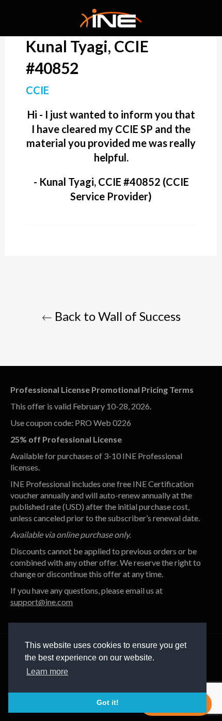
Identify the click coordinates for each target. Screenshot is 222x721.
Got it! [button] (108, 702)
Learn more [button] (47, 671)
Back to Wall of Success (116, 315)
